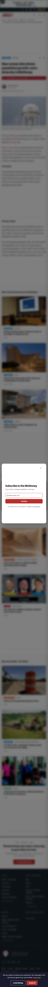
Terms (29, 506)
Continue (24, 501)
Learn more (37, 977)
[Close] (41, 468)
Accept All (32, 983)
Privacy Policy (36, 506)
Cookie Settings (18, 983)
